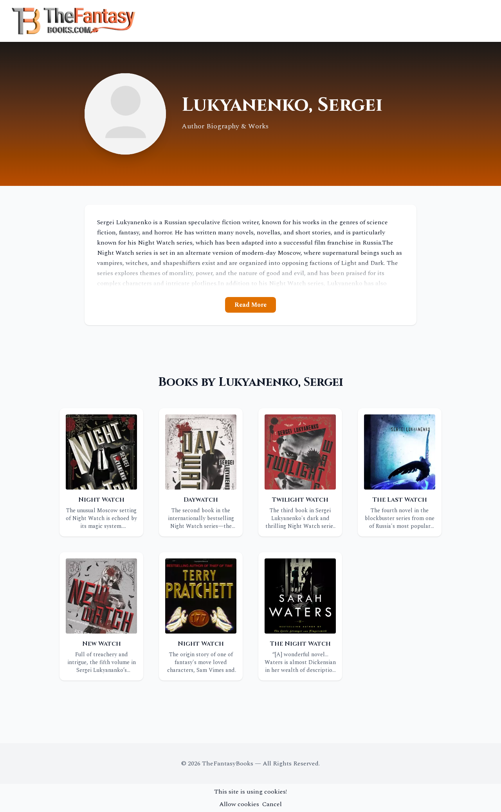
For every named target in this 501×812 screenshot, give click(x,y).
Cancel (272, 804)
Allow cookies (239, 804)
